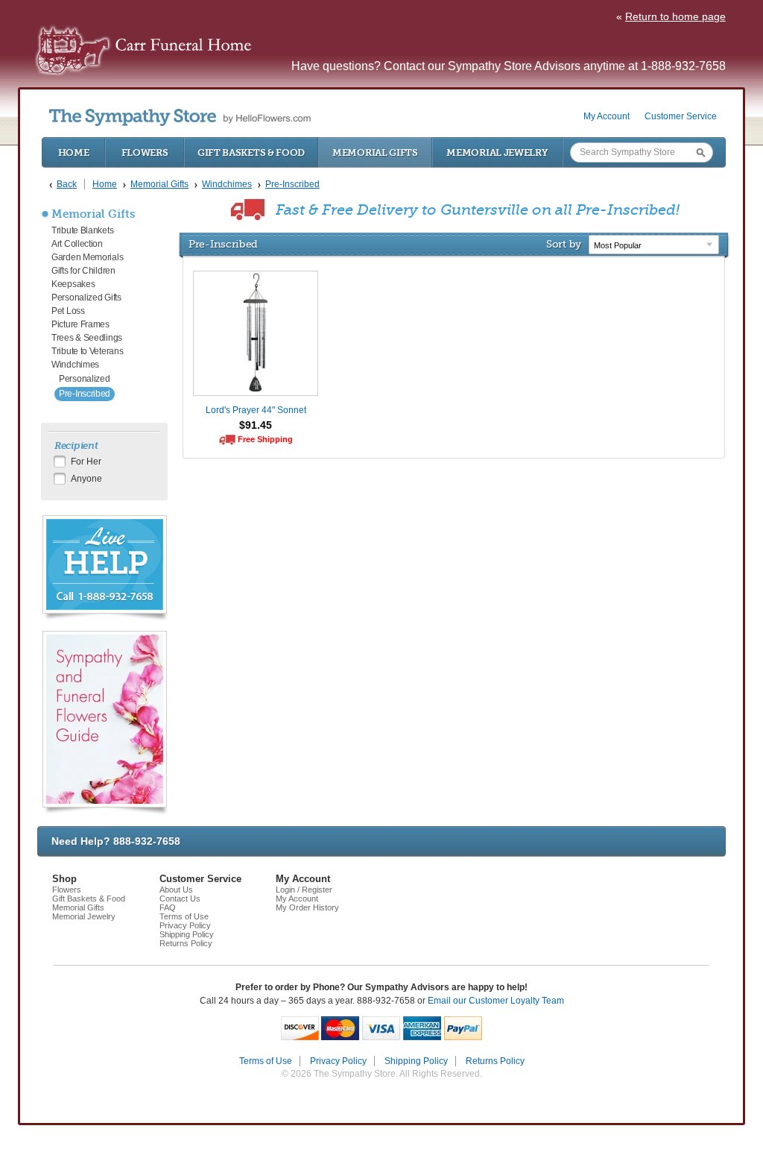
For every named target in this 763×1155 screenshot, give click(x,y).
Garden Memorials (87, 257)
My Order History (307, 907)
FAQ (167, 907)
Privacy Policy (185, 925)
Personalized (84, 379)
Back (67, 184)
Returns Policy (185, 943)
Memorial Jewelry (497, 152)
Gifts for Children (83, 270)
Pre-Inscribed (84, 393)
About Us (176, 889)
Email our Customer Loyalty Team (496, 1000)
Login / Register (304, 889)
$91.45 (255, 425)
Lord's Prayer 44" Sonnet (256, 410)
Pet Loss (68, 311)
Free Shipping (265, 439)
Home (73, 152)
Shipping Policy (186, 934)
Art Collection (77, 244)
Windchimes (75, 364)
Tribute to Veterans (87, 351)
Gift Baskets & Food (251, 152)
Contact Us (179, 898)
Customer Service (681, 116)
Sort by (563, 244)
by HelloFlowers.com (180, 117)
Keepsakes (73, 284)
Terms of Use (184, 916)
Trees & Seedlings (86, 338)
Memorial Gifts (375, 152)
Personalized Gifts (86, 297)
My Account (606, 116)
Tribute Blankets (82, 230)
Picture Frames (80, 324)
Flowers (144, 152)
